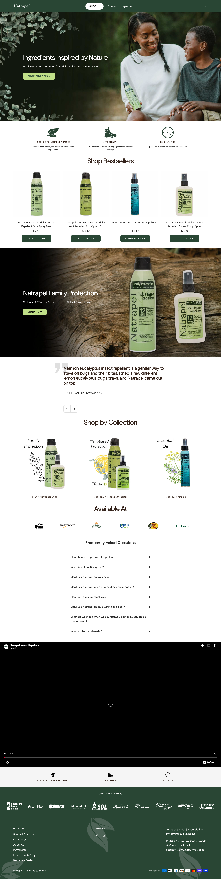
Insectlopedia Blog (24, 855)
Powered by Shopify (36, 870)
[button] (206, 6)
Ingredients (129, 6)
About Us (18, 844)
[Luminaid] (78, 806)
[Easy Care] (185, 806)
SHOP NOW (35, 311)
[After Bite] (35, 806)
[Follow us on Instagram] (104, 835)
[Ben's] (57, 806)
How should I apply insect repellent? (93, 557)
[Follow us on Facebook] (97, 835)
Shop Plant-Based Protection (110, 497)
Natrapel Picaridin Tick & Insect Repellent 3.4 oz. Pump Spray (184, 224)
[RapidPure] (142, 806)
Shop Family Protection (45, 497)
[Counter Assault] (207, 806)
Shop (93, 6)
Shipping (190, 834)
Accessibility (195, 829)
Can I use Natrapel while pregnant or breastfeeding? (103, 587)
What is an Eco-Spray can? (87, 567)
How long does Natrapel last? (88, 597)
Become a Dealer (23, 860)
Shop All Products (23, 834)
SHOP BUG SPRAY (39, 76)
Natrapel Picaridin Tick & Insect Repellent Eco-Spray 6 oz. (36, 224)
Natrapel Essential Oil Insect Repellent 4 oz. (135, 224)
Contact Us (19, 839)
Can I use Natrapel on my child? (90, 577)
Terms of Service (175, 829)
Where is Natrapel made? (86, 631)
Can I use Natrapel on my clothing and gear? (98, 606)
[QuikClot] (121, 806)
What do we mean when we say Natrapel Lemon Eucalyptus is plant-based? (108, 619)
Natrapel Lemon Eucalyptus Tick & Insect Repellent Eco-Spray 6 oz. (86, 224)
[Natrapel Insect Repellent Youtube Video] (110, 704)
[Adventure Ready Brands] (14, 806)
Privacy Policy (174, 834)
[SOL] (100, 806)
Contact (113, 6)
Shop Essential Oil (176, 497)
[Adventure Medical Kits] (164, 806)
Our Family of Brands (110, 794)
